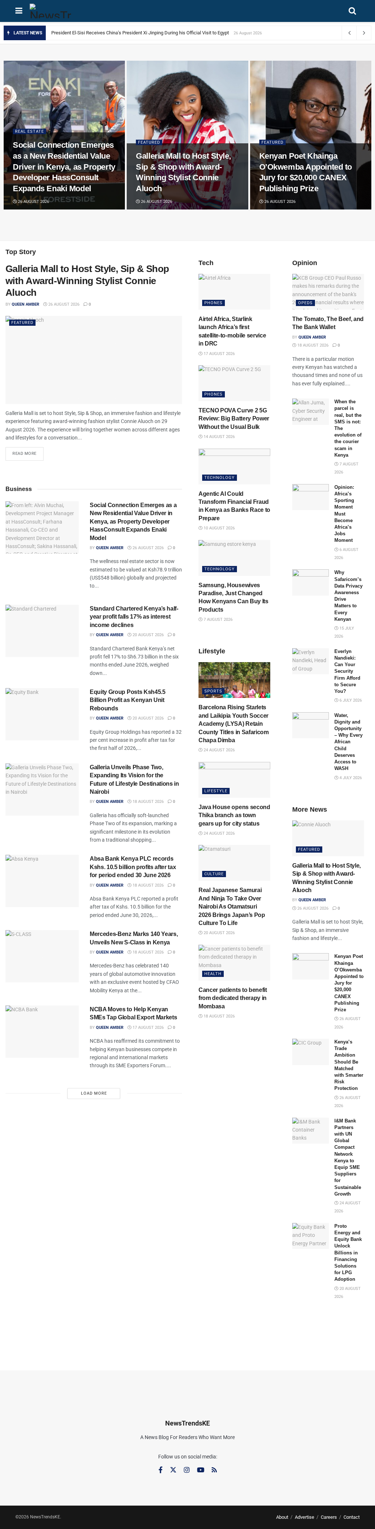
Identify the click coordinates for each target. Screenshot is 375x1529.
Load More (94, 1093)
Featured (149, 142)
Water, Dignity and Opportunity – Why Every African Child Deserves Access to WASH (348, 742)
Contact (352, 1517)
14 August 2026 (219, 436)
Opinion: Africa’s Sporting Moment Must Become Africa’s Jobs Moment (344, 513)
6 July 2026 (350, 700)
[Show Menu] (18, 11)
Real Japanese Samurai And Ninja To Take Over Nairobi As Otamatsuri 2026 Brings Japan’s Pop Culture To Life (231, 906)
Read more (28, 451)
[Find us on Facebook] (161, 1470)
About (282, 1517)
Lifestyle (215, 791)
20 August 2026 (147, 635)
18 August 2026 (147, 801)
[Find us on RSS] (214, 1470)
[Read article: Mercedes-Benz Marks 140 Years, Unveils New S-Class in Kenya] (42, 956)
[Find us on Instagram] (187, 1470)
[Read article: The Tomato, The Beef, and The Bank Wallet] (328, 292)
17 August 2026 (147, 1027)
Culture (214, 874)
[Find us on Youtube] (200, 1470)
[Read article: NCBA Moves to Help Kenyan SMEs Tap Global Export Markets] (42, 1031)
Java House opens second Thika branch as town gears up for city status (234, 815)
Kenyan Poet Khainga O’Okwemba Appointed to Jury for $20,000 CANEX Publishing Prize (349, 983)
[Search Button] (352, 11)
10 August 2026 (219, 528)
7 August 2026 (218, 619)
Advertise (304, 1517)
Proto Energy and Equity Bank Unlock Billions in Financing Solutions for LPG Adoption (348, 1252)
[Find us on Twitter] (173, 1470)
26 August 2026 (33, 201)
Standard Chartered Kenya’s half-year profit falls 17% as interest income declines (134, 616)
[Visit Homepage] (50, 11)
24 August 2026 (219, 750)
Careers (329, 1517)
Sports (213, 691)
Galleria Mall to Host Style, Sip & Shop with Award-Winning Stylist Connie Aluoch (87, 280)
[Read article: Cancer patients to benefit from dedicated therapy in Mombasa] (234, 963)
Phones (213, 303)
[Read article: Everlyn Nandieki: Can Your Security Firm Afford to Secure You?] (310, 661)
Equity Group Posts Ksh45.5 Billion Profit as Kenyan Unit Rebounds (128, 700)
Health (213, 973)
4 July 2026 (350, 777)
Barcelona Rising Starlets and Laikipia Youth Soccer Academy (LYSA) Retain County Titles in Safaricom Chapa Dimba (233, 723)
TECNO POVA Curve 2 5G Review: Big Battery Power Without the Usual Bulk (233, 418)
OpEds (305, 303)
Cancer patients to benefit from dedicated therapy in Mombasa (232, 998)
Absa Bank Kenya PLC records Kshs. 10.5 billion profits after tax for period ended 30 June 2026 (133, 867)
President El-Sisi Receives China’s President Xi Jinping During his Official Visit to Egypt (140, 32)
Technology (219, 477)
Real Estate (29, 131)
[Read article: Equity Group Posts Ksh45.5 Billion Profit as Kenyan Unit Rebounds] (42, 714)
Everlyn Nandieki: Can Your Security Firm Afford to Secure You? (347, 671)
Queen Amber (25, 304)
